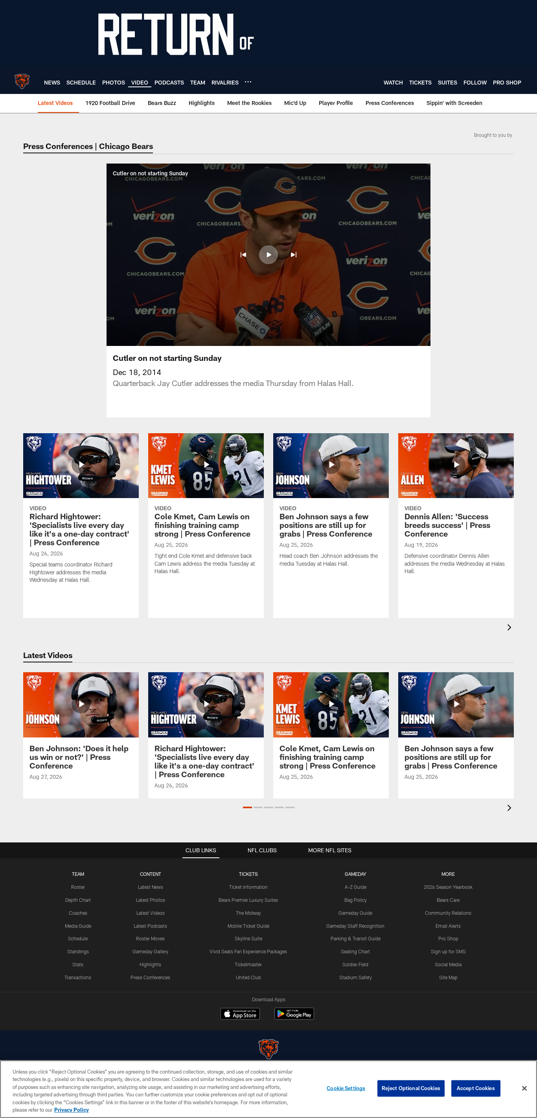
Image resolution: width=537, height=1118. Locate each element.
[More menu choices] (248, 82)
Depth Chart (78, 900)
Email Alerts (448, 926)
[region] (268, 1089)
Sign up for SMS (448, 951)
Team (78, 874)
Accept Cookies (476, 1088)
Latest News (150, 887)
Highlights (150, 964)
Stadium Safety (355, 977)
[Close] (524, 1088)
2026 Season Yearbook (448, 887)
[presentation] (511, 628)
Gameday (355, 874)
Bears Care (448, 900)
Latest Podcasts (150, 926)
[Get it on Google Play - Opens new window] (294, 1017)
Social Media (448, 964)
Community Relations (448, 913)
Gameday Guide (355, 913)
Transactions (77, 977)
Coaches (78, 913)
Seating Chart (355, 951)
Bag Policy (355, 900)
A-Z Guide (355, 887)
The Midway (248, 913)
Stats (77, 964)
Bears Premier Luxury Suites (248, 900)
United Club (248, 977)
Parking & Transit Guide (356, 938)
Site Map (448, 977)
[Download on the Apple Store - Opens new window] (240, 1014)
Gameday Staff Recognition (355, 926)
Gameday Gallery (150, 951)
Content (150, 874)
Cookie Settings (346, 1088)
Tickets (248, 874)
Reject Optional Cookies (411, 1088)
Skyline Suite (248, 938)
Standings (78, 951)
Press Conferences (150, 977)
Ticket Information (248, 887)
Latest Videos (150, 913)
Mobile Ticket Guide (248, 926)
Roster (78, 887)
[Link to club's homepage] (22, 81)
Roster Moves (150, 938)
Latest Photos (150, 900)
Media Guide (78, 926)
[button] (243, 254)
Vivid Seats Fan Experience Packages (248, 951)
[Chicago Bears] (268, 1050)
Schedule (78, 938)
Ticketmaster (248, 964)
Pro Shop (448, 938)
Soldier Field (355, 964)
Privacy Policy (71, 1110)
